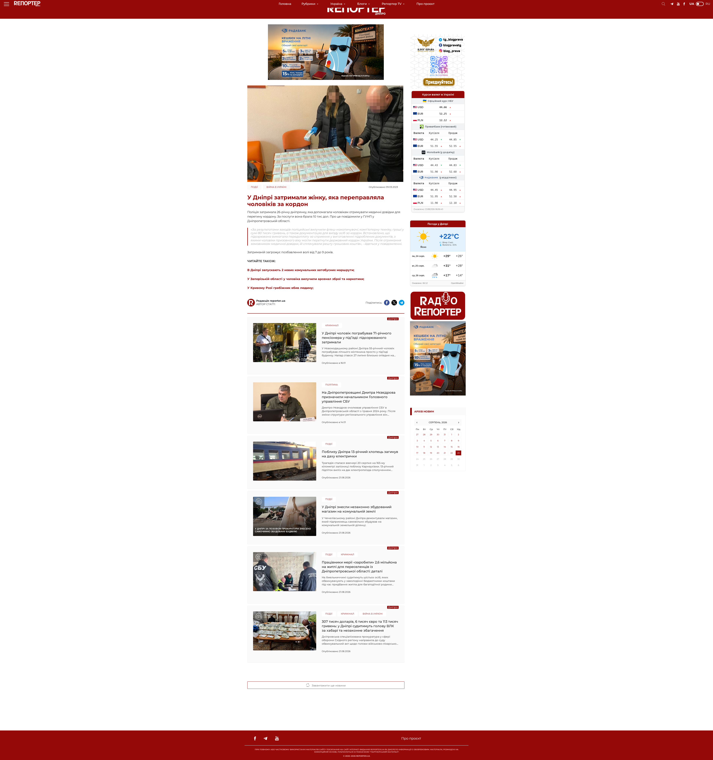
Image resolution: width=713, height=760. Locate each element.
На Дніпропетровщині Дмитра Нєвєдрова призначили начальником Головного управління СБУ (358, 396)
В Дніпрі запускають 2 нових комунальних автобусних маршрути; (300, 270)
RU (708, 3)
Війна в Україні (276, 187)
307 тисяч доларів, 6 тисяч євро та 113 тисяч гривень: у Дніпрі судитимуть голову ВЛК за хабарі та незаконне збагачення (360, 626)
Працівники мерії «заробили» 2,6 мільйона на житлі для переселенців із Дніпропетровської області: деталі (359, 566)
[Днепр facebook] (684, 4)
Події (254, 187)
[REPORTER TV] (678, 4)
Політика (331, 384)
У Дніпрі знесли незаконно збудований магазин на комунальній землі (356, 509)
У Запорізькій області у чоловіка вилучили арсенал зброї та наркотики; (305, 279)
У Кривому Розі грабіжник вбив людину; (280, 288)
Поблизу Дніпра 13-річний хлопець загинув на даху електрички (360, 454)
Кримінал (331, 325)
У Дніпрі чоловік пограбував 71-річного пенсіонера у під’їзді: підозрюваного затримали (356, 337)
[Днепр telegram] (671, 4)
